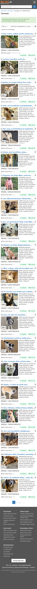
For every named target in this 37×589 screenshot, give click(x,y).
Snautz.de (3, 11)
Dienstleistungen (9, 545)
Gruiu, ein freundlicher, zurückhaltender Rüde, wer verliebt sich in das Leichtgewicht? (17, 106)
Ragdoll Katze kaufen (9, 537)
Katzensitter (7, 556)
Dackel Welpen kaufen (26, 522)
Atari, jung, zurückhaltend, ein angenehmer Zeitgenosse (17, 130)
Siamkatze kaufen (8, 535)
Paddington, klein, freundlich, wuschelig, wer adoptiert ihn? (17, 455)
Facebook (32, 567)
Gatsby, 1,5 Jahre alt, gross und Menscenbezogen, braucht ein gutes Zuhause (17, 385)
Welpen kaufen (24, 511)
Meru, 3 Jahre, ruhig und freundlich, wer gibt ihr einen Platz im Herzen (17, 269)
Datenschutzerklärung (8, 567)
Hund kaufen (7, 511)
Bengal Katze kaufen (25, 530)
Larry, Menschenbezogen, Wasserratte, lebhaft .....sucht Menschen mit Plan (16, 199)
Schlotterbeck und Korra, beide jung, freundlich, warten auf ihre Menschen (15, 339)
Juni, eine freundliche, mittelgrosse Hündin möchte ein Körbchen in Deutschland (17, 432)
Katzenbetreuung (8, 554)
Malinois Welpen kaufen (26, 520)
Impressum (15, 565)
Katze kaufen (7, 528)
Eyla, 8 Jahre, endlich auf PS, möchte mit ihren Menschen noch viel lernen (17, 35)
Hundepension (7, 549)
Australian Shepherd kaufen (9, 521)
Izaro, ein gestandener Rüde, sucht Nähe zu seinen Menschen (18, 223)
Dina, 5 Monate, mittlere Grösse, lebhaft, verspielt (17, 409)
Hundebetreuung (8, 547)
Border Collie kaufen (9, 524)
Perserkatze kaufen (25, 541)
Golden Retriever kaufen (10, 513)
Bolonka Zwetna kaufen (10, 518)
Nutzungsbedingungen (25, 565)
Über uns (8, 565)
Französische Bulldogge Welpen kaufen (26, 516)
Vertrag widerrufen (18, 560)
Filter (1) (4, 26)
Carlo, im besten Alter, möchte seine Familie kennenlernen (15, 362)
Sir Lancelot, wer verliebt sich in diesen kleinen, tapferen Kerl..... (16, 292)
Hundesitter (7, 551)
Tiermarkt (10, 11)
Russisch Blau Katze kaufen (25, 535)
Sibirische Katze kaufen (26, 539)
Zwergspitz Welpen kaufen (27, 524)
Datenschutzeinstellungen (22, 567)
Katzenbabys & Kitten (26, 528)
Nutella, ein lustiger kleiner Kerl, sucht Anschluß (16, 83)
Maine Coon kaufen (9, 539)
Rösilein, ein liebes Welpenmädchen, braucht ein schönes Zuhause (16, 246)
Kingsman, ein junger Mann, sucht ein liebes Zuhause (15, 176)
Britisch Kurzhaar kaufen (10, 530)
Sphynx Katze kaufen (26, 532)
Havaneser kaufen (9, 516)
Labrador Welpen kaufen (27, 513)
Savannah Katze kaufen (10, 532)
